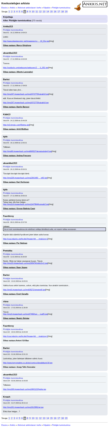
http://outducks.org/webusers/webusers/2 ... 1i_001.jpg (25, 68)
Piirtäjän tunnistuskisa (61, 8)
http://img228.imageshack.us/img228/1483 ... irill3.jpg (25, 178)
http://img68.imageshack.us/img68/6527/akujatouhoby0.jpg (27, 151)
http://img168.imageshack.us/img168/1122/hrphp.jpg (24, 389)
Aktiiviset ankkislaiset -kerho (29, 8)
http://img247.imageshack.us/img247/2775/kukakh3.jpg (26, 94)
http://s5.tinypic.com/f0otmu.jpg (16, 125)
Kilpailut (46, 8)
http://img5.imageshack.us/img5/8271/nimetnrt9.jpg (24, 290)
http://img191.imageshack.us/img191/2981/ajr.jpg (23, 407)
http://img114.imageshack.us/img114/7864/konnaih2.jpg (26, 204)
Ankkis (12, 8)
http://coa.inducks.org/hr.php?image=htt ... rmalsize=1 (25, 239)
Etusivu (4, 8)
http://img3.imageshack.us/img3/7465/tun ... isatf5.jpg (25, 314)
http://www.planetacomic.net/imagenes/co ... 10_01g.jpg (26, 41)
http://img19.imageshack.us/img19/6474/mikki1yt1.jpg (25, 263)
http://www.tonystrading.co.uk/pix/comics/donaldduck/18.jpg (27, 363)
